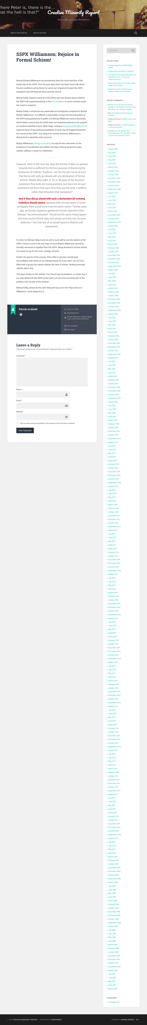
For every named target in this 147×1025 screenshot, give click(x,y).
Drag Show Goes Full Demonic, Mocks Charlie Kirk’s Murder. (120, 90)
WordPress (56, 1020)
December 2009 (114, 868)
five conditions (58, 101)
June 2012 (112, 758)
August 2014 (113, 662)
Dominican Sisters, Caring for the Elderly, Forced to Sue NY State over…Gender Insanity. (122, 107)
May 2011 (112, 805)
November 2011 (114, 783)
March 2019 (112, 461)
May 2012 (112, 761)
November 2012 (114, 739)
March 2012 (112, 769)
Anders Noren (127, 1020)
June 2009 (112, 890)
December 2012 (114, 736)
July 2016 (112, 578)
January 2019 (113, 468)
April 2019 (112, 457)
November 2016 (114, 563)
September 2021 (114, 354)
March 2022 (112, 332)
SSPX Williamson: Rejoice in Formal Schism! (47, 57)
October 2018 (113, 479)
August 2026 (113, 149)
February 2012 (113, 772)
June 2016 (112, 582)
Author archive (21, 314)
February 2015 (113, 640)
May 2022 (112, 325)
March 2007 (112, 989)
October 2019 (113, 435)
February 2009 (113, 904)
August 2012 (113, 750)
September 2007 (114, 967)
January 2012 (113, 776)
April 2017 (112, 545)
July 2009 (112, 886)
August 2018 (113, 486)
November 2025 (114, 182)
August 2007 (113, 970)
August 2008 (113, 926)
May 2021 (112, 369)
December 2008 (114, 912)
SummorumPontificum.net (75, 126)
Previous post (72, 326)
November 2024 (114, 215)
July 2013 (112, 710)
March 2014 (112, 681)
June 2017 (112, 538)
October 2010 (113, 831)
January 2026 (113, 175)
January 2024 (113, 252)
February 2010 (113, 860)
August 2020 (113, 402)
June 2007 (112, 978)
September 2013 (114, 703)
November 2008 (114, 915)
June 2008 (112, 934)
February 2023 (113, 292)
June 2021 (112, 365)
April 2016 (112, 589)
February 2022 (113, 336)
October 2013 (113, 699)
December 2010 (114, 824)
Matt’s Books (39, 33)
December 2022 (114, 299)
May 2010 (112, 849)
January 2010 (113, 864)
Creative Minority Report (73, 12)
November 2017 (114, 519)
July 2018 (112, 490)
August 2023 (113, 270)
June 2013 (112, 714)
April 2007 (112, 985)
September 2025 (114, 189)
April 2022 (112, 329)
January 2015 (113, 644)
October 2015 (113, 611)
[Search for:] (121, 50)
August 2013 (113, 706)
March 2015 (112, 637)
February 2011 (113, 816)
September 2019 (114, 439)
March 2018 (112, 505)
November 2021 (114, 347)
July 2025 (112, 197)
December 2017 (114, 516)
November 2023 (114, 259)
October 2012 (113, 743)
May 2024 (112, 237)
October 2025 (113, 186)
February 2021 (113, 380)
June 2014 (112, 670)
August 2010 (113, 838)
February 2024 (113, 248)
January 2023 (113, 296)
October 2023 (113, 263)
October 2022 (113, 307)
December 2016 (114, 560)
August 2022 (113, 314)
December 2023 (114, 255)
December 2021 (114, 343)
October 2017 (113, 523)
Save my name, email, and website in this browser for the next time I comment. (47, 423)
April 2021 (112, 373)
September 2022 (114, 310)
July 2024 (112, 230)
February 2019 (113, 464)
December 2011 (114, 780)
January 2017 (113, 556)
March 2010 (112, 857)
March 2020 (112, 420)
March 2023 (112, 288)
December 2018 (114, 472)
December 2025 (114, 178)
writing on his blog (42, 143)
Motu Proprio (87, 317)
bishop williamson (74, 317)
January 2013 (113, 732)
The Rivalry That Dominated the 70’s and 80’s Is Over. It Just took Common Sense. (122, 77)
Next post (71, 330)
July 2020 (112, 406)
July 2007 (112, 974)
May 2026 (112, 160)
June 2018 (112, 494)
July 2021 (112, 362)
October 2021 (113, 351)
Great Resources (18, 33)
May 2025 (112, 204)
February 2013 (113, 728)
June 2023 (112, 277)
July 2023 (112, 274)
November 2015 (114, 607)
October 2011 (113, 787)
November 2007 (114, 959)
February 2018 (113, 508)
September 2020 (114, 398)
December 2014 (114, 648)
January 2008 (113, 952)
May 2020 (112, 413)
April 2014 (112, 677)
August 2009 (113, 882)
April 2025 (112, 208)
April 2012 (112, 765)
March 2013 (112, 725)
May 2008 (112, 937)
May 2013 (112, 717)
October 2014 (113, 655)
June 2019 (112, 450)
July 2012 (112, 754)
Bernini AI (112, 105)
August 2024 (113, 226)
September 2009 (114, 879)
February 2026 (113, 171)
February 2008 (113, 948)
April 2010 (112, 853)
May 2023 (112, 281)
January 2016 (113, 600)
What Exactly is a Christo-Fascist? (121, 126)
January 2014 (113, 688)
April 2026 (112, 163)
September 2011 (114, 791)
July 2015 (112, 622)
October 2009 (113, 875)
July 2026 (112, 153)
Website (19, 412)
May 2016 (112, 585)
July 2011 (112, 798)
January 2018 (113, 512)
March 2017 (112, 549)
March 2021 (112, 376)
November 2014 (114, 651)
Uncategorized (72, 313)
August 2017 (113, 530)
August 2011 (113, 794)
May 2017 (112, 541)
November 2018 (114, 475)
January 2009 (113, 908)
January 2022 (113, 340)
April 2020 (112, 417)
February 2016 (113, 596)
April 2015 (112, 633)
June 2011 (112, 802)
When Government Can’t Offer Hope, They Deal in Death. (122, 84)
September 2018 (114, 483)
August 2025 (113, 193)
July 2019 (112, 446)
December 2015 (114, 604)
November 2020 (114, 391)
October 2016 (113, 567)
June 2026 (112, 156)
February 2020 (113, 424)
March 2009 (112, 901)
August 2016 (113, 574)
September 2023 (114, 266)
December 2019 (114, 431)
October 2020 (113, 395)
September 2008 (114, 923)
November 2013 (114, 695)
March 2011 (112, 813)
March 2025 (112, 211)
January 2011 (113, 820)
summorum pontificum (80, 319)
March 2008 (112, 945)
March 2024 (112, 244)
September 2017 (114, 527)
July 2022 (112, 318)
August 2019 (113, 442)
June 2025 (112, 200)
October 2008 (113, 919)
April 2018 (112, 501)
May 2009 (112, 893)
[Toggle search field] (136, 33)
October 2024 (113, 219)
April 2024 (112, 241)
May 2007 (112, 981)
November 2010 (114, 827)
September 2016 (114, 571)
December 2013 (114, 692)
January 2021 (113, 384)
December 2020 (114, 387)
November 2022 (114, 303)
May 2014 (112, 673)
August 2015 (113, 618)
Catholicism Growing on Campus (121, 71)
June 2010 (112, 846)
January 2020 (113, 428)
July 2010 (112, 842)
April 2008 (112, 941)
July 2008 (112, 930)
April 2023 (112, 285)
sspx (69, 319)
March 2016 (112, 593)
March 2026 (112, 167)
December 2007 (114, 956)
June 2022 (112, 321)
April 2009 (112, 897)
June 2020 (112, 409)
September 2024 (114, 222)
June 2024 (112, 233)
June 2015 (112, 626)
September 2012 (114, 747)
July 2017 (112, 534)
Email (19, 401)
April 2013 (112, 721)
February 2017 (113, 552)
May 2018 (112, 497)
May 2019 (112, 453)
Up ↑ (138, 1020)
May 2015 (112, 629)
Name (19, 389)
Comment (20, 356)
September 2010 (114, 835)
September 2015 (114, 615)
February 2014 (113, 684)
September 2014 (114, 659)
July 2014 (112, 666)
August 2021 (113, 358)
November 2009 (114, 871)
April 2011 (112, 809)
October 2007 (113, 963)
